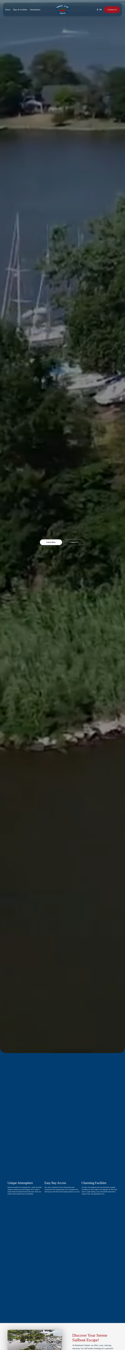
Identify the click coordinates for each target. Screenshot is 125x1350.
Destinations (35, 9)
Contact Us (112, 9)
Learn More (50, 542)
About (7, 9)
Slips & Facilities (20, 9)
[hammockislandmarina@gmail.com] (100, 9)
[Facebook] (97, 9)
